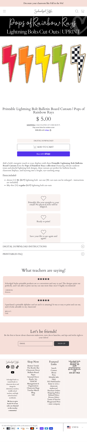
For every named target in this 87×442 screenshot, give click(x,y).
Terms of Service (53, 399)
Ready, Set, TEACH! (33, 380)
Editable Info (54, 377)
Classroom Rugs (33, 388)
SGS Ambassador (53, 382)
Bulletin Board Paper (33, 373)
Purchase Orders (54, 391)
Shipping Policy (54, 393)
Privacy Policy (53, 397)
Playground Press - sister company (53, 403)
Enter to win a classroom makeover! (53, 386)
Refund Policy (53, 395)
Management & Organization (33, 385)
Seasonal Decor (33, 377)
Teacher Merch (33, 390)
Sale (33, 395)
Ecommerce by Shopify (30, 426)
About (53, 373)
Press (54, 375)
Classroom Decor (33, 370)
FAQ (54, 379)
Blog (33, 393)
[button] (4, 11)
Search (53, 368)
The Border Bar (33, 368)
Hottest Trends (33, 366)
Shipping (31, 125)
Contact (54, 370)
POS (18, 426)
